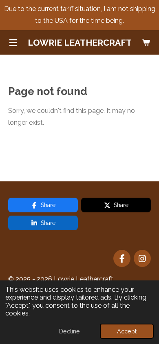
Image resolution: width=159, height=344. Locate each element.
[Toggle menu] (13, 42)
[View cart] (146, 42)
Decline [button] (69, 331)
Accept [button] (127, 331)
